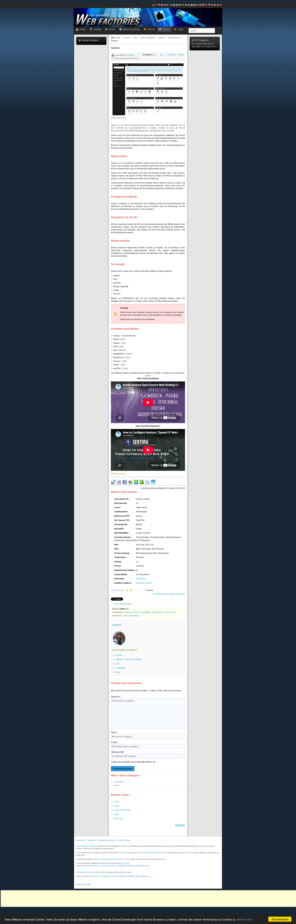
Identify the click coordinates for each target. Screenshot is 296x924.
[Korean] (194, 5)
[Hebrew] (177, 5)
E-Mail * (114, 742)
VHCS (116, 806)
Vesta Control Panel (122, 810)
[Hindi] (180, 5)
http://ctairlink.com (142, 876)
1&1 (117, 664)
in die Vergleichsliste (122, 604)
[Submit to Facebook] (124, 482)
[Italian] (188, 5)
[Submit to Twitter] (147, 482)
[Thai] (218, 5)
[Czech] (159, 5)
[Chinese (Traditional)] (156, 5)
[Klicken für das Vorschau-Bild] (148, 89)
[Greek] (174, 5)
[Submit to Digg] (119, 482)
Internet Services (174, 38)
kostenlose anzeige (83, 884)
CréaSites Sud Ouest (157, 852)
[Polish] (203, 5)
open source (170, 612)
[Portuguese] (206, 5)
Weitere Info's (245, 919)
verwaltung (146, 612)
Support (131, 55)
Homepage (140, 579)
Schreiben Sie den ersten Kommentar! (169, 594)
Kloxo (118, 672)
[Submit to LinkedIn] (153, 482)
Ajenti (117, 785)
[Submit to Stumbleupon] (136, 482)
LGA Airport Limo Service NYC (112, 859)
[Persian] (200, 5)
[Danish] (162, 5)
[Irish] (185, 5)
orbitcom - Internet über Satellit (128, 659)
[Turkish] (221, 5)
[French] (171, 5)
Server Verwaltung (148, 38)
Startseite (116, 38)
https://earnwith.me (87, 872)
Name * (114, 732)
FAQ (135, 38)
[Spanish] (212, 5)
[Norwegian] (197, 5)
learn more (125, 863)
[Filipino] (168, 5)
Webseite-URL (117, 752)
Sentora (161, 38)
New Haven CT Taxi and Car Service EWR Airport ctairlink (112, 866)
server (137, 612)
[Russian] (209, 5)
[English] (165, 5)
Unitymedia (120, 668)
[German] (153, 5)
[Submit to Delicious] (113, 482)
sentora (129, 612)
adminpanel (158, 612)
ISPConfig (119, 782)
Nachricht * (116, 696)
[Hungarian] (182, 5)
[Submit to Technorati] (141, 482)
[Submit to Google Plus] (130, 482)
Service (127, 38)
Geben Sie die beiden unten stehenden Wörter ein (133, 762)
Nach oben (180, 825)
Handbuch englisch (144, 583)
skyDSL (119, 655)
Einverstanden (280, 919)
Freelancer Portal (86, 846)
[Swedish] (215, 5)
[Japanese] (191, 5)
